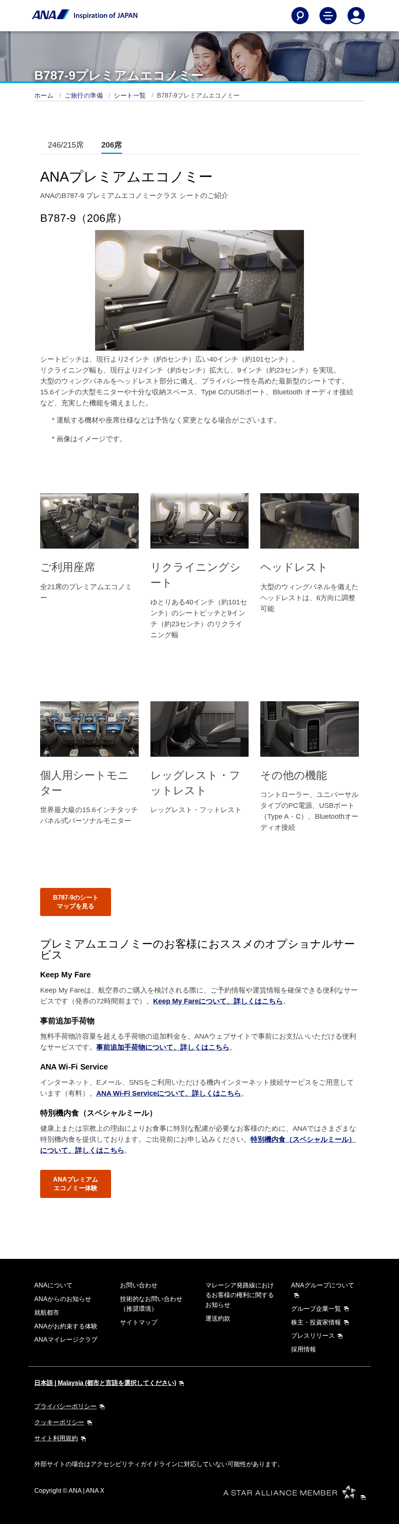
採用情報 (303, 1349)
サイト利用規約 (56, 1438)
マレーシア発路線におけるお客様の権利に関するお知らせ (239, 1295)
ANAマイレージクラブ (65, 1339)
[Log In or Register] (356, 15)
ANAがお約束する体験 (65, 1326)
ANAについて (53, 1285)
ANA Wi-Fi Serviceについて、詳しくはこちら (168, 1093)
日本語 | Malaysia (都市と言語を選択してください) (105, 1383)
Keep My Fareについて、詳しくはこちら (218, 1001)
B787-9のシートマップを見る (76, 901)
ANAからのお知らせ (62, 1299)
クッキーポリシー (59, 1422)
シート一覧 (130, 95)
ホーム (44, 95)
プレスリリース (313, 1335)
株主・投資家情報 (316, 1322)
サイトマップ (138, 1322)
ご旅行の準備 (85, 95)
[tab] (66, 145)
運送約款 (217, 1318)
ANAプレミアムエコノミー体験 (75, 1183)
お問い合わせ (138, 1285)
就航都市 (46, 1312)
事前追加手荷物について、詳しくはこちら (163, 1047)
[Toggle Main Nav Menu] (328, 15)
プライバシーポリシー (65, 1406)
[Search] (300, 15)
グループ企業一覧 (316, 1308)
